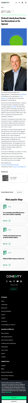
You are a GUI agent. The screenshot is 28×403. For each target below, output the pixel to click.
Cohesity (13, 107)
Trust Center (4, 350)
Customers (4, 321)
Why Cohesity (5, 333)
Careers (3, 314)
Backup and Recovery (7, 372)
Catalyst (3, 357)
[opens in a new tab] (7, 281)
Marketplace (4, 347)
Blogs (2, 369)
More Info (14, 401)
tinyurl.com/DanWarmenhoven (10, 165)
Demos (3, 353)
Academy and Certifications (8, 343)
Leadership (4, 304)
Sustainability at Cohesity (8, 324)
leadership (19, 192)
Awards (3, 318)
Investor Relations (6, 311)
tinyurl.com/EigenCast (19, 167)
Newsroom (4, 308)
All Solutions (4, 379)
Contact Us (13, 289)
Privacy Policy (8, 392)
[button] (14, 213)
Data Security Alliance (7, 340)
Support (3, 365)
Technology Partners (6, 336)
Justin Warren (23, 94)
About (3, 301)
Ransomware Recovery (7, 375)
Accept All (14, 398)
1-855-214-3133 (14, 285)
